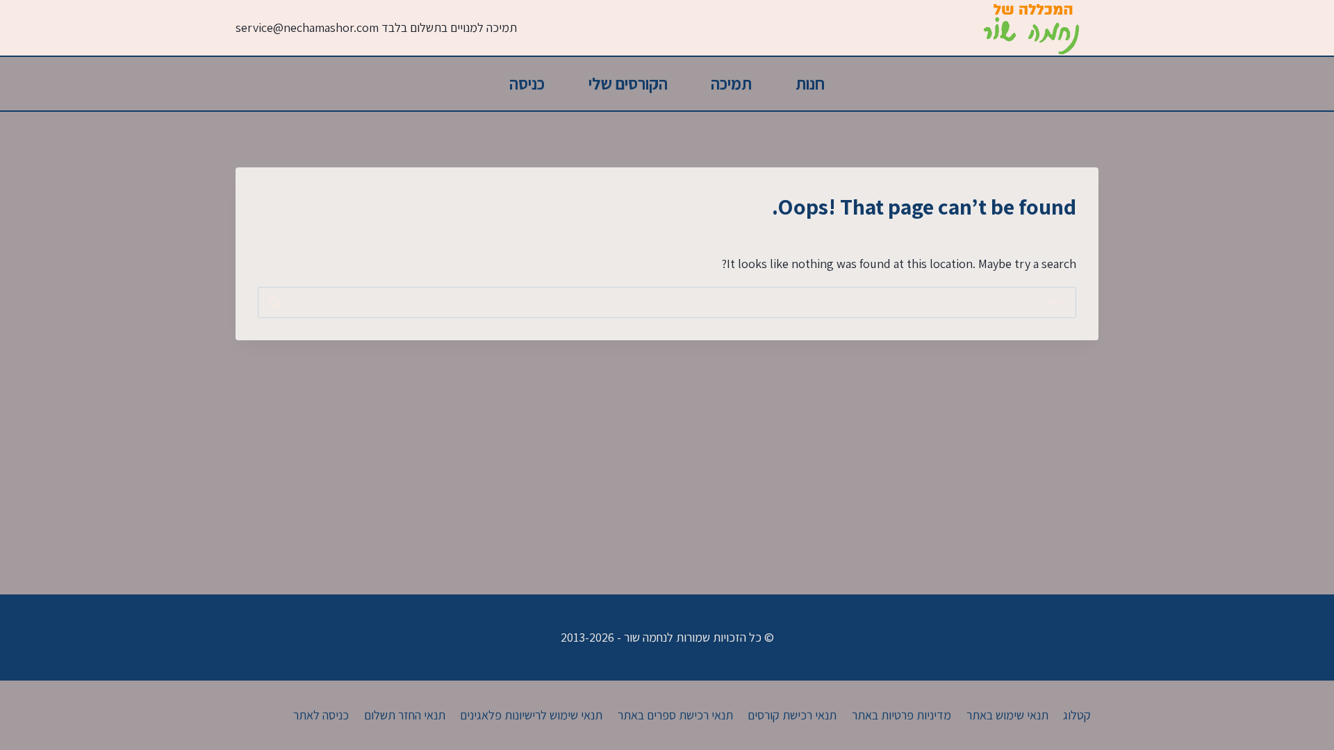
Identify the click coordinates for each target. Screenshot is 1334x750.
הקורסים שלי (628, 83)
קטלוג (1077, 715)
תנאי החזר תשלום (404, 715)
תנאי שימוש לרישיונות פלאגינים (531, 715)
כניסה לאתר (321, 715)
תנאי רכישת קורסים (792, 715)
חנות (810, 83)
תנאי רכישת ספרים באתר (675, 715)
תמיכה (731, 83)
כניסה (527, 83)
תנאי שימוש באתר (1007, 715)
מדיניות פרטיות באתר (901, 715)
